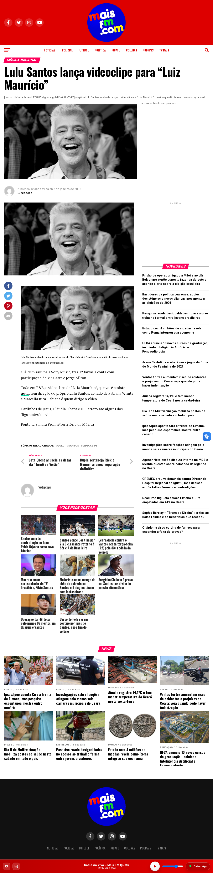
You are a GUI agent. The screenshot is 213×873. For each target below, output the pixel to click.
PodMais (148, 50)
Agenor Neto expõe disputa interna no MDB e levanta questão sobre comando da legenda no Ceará (175, 464)
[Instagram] (16, 866)
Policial (67, 50)
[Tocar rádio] (155, 866)
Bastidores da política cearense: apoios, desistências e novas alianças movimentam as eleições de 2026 (173, 299)
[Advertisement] (175, 231)
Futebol (83, 50)
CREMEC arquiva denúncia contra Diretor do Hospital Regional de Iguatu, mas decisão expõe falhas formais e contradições (174, 483)
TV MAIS (164, 50)
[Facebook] (6, 866)
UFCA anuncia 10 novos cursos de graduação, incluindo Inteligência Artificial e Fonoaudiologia (175, 347)
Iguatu (115, 50)
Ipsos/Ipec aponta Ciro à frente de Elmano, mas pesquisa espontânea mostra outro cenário (173, 430)
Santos (73, 445)
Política (100, 50)
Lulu (61, 445)
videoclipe (90, 445)
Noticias (49, 50)
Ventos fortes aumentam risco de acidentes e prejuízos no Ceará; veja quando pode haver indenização (174, 381)
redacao (26, 193)
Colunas (131, 50)
